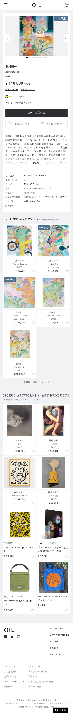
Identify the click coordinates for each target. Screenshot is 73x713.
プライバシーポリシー (14, 681)
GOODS (54, 641)
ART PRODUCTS (59, 635)
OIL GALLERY (35, 666)
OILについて (10, 666)
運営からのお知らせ (38, 671)
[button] (66, 38)
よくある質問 (10, 671)
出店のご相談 (35, 686)
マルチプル (34, 201)
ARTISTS (55, 654)
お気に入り (22, 124)
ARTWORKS (56, 628)
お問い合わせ (10, 676)
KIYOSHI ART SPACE (35, 176)
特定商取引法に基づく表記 (41, 681)
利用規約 (33, 676)
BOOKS (54, 648)
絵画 (26, 201)
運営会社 (8, 686)
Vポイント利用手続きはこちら (19, 103)
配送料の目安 (11, 89)
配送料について (28, 89)
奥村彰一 (11, 66)
